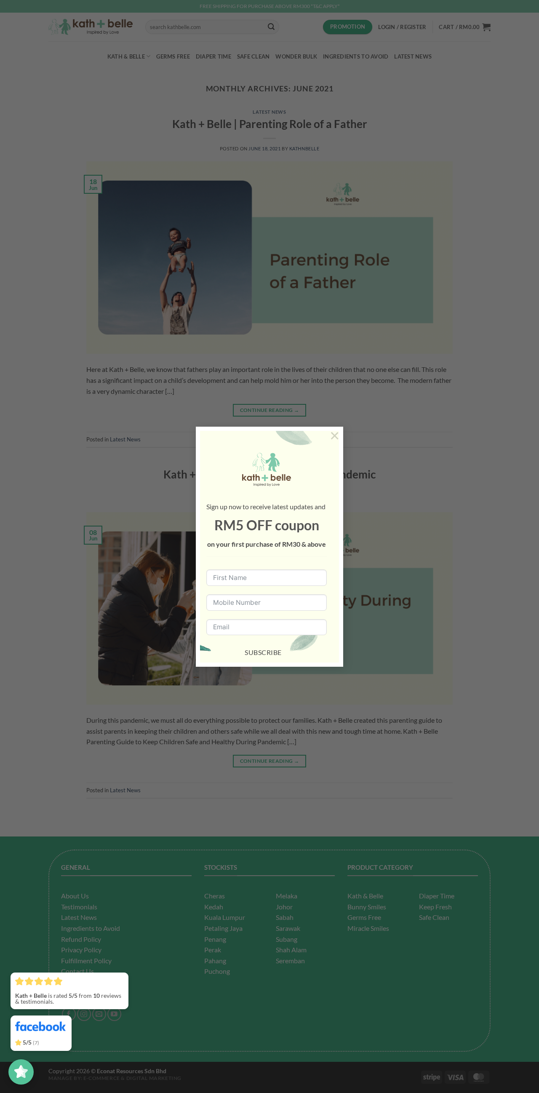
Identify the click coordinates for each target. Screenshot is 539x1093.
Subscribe (263, 652)
